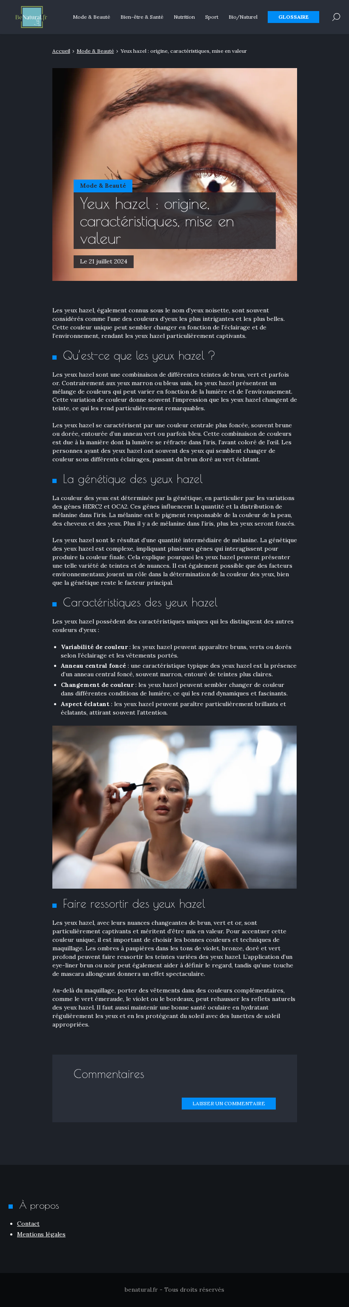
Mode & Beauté (91, 17)
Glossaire (293, 17)
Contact (28, 1223)
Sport (211, 17)
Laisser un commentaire (228, 1103)
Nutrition (184, 17)
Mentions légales (41, 1234)
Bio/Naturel (243, 17)
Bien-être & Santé (141, 17)
